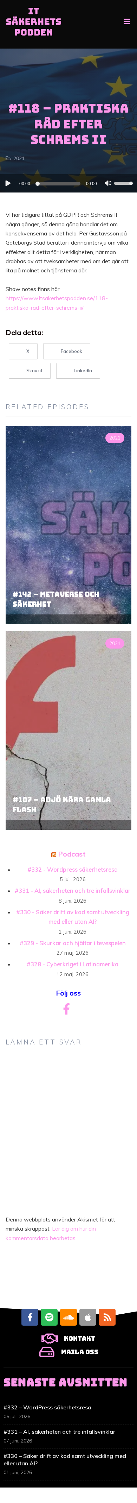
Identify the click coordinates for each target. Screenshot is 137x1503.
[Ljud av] (108, 184)
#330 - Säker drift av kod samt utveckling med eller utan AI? (72, 917)
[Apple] (87, 1317)
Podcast (72, 854)
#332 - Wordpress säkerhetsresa (72, 869)
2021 (19, 158)
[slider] (124, 182)
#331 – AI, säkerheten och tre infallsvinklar (59, 1431)
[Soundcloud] (68, 1317)
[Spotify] (49, 1317)
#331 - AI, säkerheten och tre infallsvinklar (73, 890)
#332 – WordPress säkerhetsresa (47, 1407)
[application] (68, 183)
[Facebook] (29, 1317)
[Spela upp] (7, 183)
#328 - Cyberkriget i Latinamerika (72, 964)
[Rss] (107, 1317)
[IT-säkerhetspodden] (34, 24)
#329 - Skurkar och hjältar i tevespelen (73, 943)
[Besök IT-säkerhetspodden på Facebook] (66, 1011)
